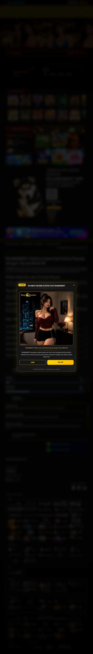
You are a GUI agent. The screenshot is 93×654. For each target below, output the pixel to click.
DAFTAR (60, 362)
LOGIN (32, 362)
